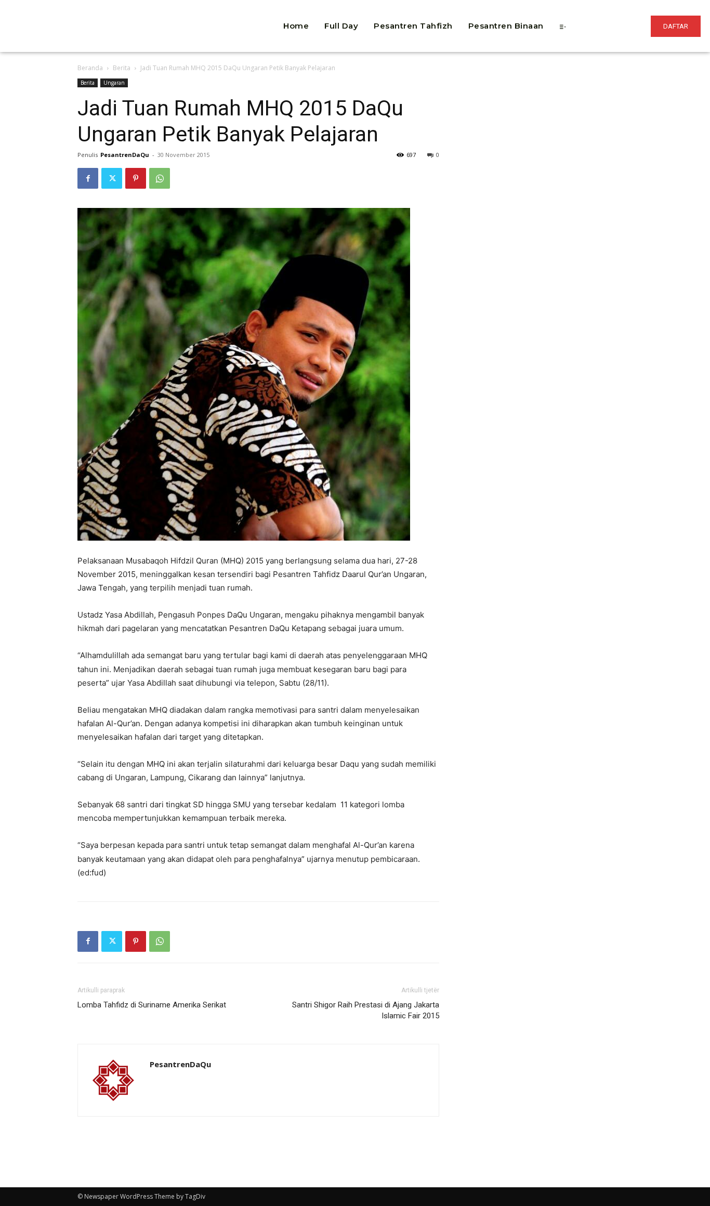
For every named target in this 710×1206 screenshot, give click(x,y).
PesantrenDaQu (124, 155)
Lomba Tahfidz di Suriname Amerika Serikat (151, 1005)
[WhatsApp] (159, 178)
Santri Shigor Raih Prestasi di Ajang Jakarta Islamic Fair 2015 (365, 1010)
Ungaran (114, 82)
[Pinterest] (135, 178)
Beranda (90, 67)
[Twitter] (111, 178)
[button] (206, 10)
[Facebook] (87, 178)
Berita (121, 67)
